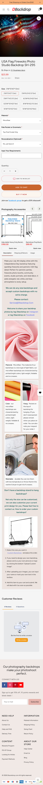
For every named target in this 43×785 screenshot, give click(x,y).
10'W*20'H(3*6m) (29, 109)
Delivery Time (6, 734)
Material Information (31, 720)
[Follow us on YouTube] (20, 685)
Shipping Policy (29, 725)
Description (7, 253)
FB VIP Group (6, 750)
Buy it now (21, 194)
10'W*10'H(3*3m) (10, 109)
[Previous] (32, 208)
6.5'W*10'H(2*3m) (11, 104)
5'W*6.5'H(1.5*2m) (29, 93)
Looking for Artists (8, 754)
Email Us (27, 753)
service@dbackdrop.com (21, 303)
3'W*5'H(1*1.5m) (10, 93)
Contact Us (6, 725)
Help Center (28, 749)
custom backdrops (14, 553)
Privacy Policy (29, 762)
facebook (30, 315)
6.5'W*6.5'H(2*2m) (30, 99)
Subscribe (35, 702)
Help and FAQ (7, 729)
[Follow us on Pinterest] (15, 685)
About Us (5, 720)
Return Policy (28, 734)
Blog (25, 758)
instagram (33, 312)
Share (17, 78)
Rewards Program (8, 746)
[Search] (8, 9)
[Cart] (39, 9)
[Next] (39, 208)
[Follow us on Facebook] (4, 685)
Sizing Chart (28, 729)
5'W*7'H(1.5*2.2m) (11, 99)
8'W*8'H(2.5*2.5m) (30, 104)
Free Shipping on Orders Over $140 (21, 2)
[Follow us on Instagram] (10, 685)
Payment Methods (8, 759)
